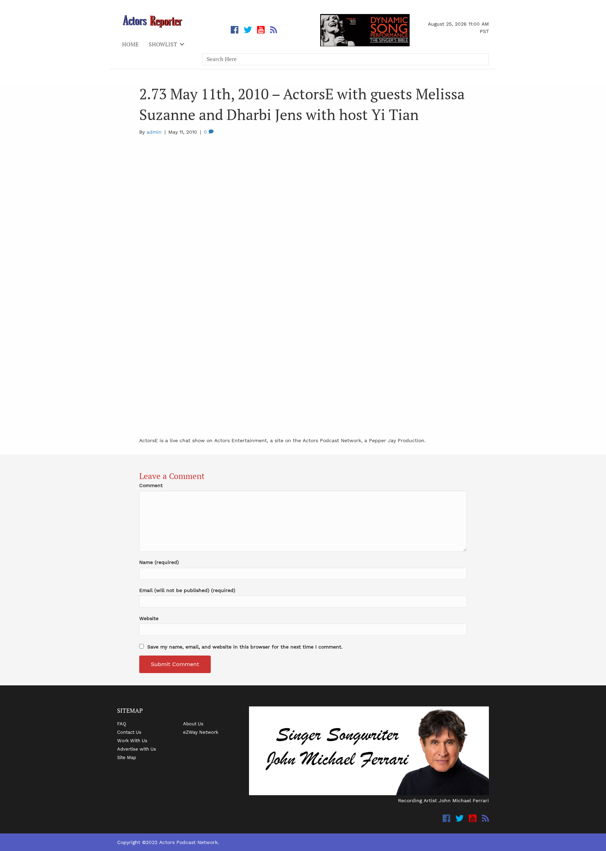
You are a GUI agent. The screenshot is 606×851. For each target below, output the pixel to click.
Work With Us (132, 740)
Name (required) (159, 562)
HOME (130, 44)
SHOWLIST (163, 44)
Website (149, 618)
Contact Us (129, 732)
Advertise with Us (136, 748)
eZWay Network (200, 732)
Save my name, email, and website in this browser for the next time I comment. (245, 647)
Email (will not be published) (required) (187, 590)
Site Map (126, 757)
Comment (151, 485)
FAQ (121, 723)
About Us (193, 723)
